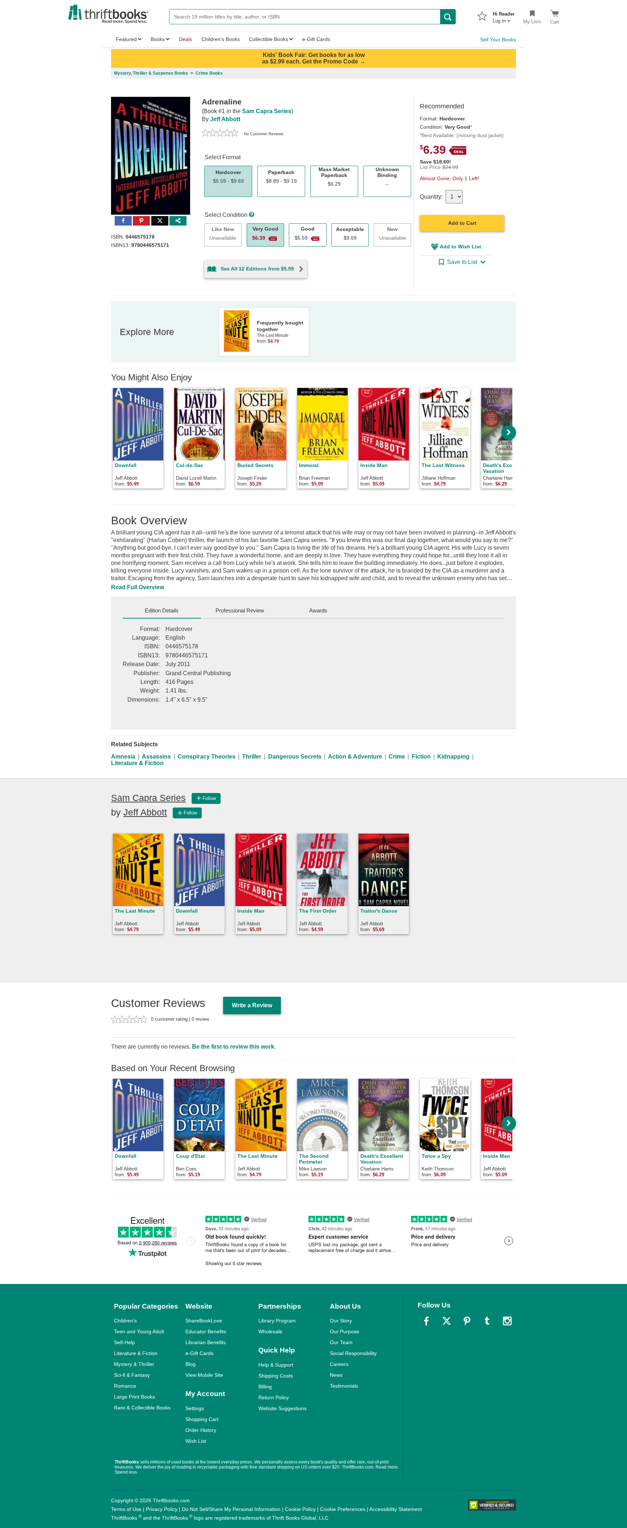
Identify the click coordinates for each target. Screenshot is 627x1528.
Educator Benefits (205, 1331)
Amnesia (123, 756)
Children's (125, 1320)
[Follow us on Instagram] (507, 1321)
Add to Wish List (460, 246)
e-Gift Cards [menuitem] (316, 39)
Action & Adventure (355, 756)
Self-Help (124, 1342)
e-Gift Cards (199, 1353)
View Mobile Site (204, 1375)
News (336, 1375)
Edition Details (162, 610)
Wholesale (270, 1331)
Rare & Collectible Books (142, 1408)
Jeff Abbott (225, 119)
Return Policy (273, 1397)
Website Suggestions (282, 1408)
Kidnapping (453, 756)
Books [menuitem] (158, 39)
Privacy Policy (161, 1509)
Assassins (156, 756)
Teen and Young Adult (139, 1331)
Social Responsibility (353, 1353)
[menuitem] (504, 15)
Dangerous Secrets (294, 756)
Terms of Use (126, 1509)
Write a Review (252, 1005)
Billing (265, 1386)
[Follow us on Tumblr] (487, 1321)
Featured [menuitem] (126, 39)
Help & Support (275, 1365)
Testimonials (344, 1386)
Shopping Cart (201, 1419)
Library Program (277, 1320)
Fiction (421, 756)
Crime (397, 756)
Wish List (195, 1441)
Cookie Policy (300, 1509)
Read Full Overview (137, 587)
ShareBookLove (203, 1320)
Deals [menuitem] (185, 39)
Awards (318, 610)
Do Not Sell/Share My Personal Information (231, 1509)
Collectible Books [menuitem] (268, 39)
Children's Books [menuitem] (220, 39)
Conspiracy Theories (206, 756)
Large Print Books (134, 1397)
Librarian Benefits (205, 1342)
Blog (190, 1364)
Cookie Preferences (342, 1509)
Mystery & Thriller (134, 1364)
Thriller (251, 756)
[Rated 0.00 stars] (220, 134)
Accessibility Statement (395, 1509)
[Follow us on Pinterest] (467, 1321)
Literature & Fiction (137, 763)
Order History (200, 1430)
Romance (125, 1386)
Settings (194, 1408)
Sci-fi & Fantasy (132, 1375)
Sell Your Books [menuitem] (498, 39)
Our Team (341, 1342)
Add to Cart (462, 223)
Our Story (341, 1320)
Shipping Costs (275, 1376)
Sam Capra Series (266, 111)
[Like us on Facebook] (426, 1321)
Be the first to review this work (233, 1047)
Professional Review (240, 610)
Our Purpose (344, 1331)
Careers (339, 1364)
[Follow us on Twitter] (446, 1321)
